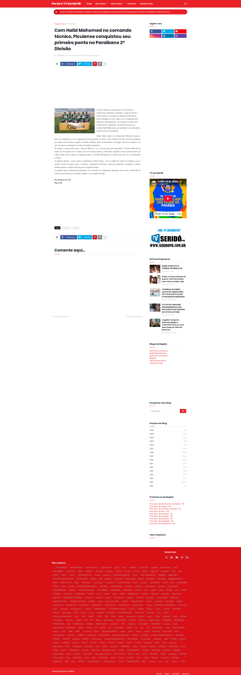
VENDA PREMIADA (132, 661)
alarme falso (70, 571)
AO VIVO (144, 571)
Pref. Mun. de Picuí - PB (159, 511)
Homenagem (58, 620)
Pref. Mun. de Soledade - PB (161, 521)
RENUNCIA (166, 650)
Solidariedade (58, 658)
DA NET (106, 594)
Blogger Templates (82, 668)
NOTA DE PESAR (104, 635)
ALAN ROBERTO (58, 571)
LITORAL (102, 628)
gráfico (149, 616)
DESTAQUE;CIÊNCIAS (60, 601)
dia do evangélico (112, 601)
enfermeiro (64, 609)
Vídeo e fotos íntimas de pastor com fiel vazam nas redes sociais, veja (174, 279)
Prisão (135, 646)
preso (97, 646)
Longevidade (118, 628)
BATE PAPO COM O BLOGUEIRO (63, 579)
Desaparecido (119, 598)
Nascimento (167, 631)
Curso (99, 594)
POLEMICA (65, 643)
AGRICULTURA (165, 568)
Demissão (165, 594)
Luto (141, 628)
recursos (85, 650)
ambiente (109, 571)
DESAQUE (130, 598)
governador (131, 616)
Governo (141, 616)
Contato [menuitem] (131, 4)
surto (87, 658)
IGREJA (98, 620)
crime (146, 590)
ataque (97, 575)
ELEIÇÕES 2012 (58, 605)
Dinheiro (125, 601)
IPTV (123, 624)
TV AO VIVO (165, 658)
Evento (158, 609)
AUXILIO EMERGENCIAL (147, 575)
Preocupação (58, 646)
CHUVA (55, 586)
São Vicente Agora (158, 360)
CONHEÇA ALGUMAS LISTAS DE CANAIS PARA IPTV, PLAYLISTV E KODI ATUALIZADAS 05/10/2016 (173, 293)
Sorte (68, 658)
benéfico (108, 579)
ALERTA (80, 571)
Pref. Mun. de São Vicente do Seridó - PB (167, 504)
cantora (144, 583)
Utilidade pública (109, 661)
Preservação (77, 646)
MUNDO (138, 631)
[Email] (100, 64)
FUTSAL (99, 616)
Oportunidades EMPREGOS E (114, 639)
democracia (176, 594)
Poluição (138, 643)
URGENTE (81, 661)
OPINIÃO (85, 639)
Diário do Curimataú (158, 355)
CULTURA (169, 590)
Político (129, 643)
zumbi (183, 661)
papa (166, 639)
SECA (144, 654)
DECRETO (145, 594)
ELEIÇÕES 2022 (111, 605)
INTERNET (90, 624)
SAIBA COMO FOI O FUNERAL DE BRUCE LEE (172, 267)
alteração (99, 571)
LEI (96, 628)
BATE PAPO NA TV (82, 579)
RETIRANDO (177, 650)
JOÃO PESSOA (156, 624)
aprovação (165, 571)
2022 (168, 445)
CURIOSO (90, 594)
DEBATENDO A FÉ (133, 594)
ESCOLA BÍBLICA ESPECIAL (117, 609)
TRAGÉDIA (155, 658)
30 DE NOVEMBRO (76, 568)
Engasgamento (76, 609)
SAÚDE (137, 654)
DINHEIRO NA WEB (137, 601)
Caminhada (98, 583)
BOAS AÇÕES (130, 579)
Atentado (106, 575)
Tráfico (146, 658)
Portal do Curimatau (159, 351)
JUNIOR (80, 628)
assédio (72, 575)
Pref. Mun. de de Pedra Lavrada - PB (165, 509)
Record (63, 650)
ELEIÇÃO (180, 601)
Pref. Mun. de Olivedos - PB (161, 514)
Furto (83, 616)
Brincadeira (86, 583)
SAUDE (130, 654)
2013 (168, 478)
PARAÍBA (173, 639)
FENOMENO (111, 613)
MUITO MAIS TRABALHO (109, 631)
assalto (63, 575)
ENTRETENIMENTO (100, 609)
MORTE (77, 631)
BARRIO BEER (173, 575)
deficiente (155, 594)
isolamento (132, 624)
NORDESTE (80, 635)
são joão (77, 654)
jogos (175, 624)
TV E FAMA (175, 658)
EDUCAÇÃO (170, 601)
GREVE (158, 616)
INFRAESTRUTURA (58, 624)
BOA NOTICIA (118, 579)
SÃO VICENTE (87, 654)
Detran (100, 601)
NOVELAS (135, 635)
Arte (180, 571)
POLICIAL (93, 643)
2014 (168, 474)
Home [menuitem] (89, 4)
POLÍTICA (111, 643)
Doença (149, 601)
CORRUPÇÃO (127, 590)
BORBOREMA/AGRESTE (175, 579)
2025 (168, 434)
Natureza (71, 635)
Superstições (77, 658)
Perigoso (56, 643)
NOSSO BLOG (91, 635)
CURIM (184, 590)
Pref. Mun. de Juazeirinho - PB (162, 523)
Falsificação (66, 613)
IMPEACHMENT (121, 620)
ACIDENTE (132, 568)
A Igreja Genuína (91, 568)
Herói (175, 616)
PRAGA (157, 643)
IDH (91, 620)
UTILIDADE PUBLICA (93, 661)
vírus (160, 661)
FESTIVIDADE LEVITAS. (125, 613)
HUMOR (78, 620)
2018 (168, 460)
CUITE (161, 590)
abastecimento (106, 568)
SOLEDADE (183, 654)
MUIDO (96, 631)
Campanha (110, 583)
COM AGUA (104, 586)
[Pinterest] (95, 64)
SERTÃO (163, 654)
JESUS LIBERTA (143, 624)
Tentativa (130, 658)
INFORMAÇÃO (179, 620)
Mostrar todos (156, 363)
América (119, 571)
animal (136, 571)
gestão (121, 616)
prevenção (114, 646)
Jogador (167, 624)
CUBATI (153, 590)
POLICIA (84, 643)
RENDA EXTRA (156, 650)
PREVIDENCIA (125, 646)
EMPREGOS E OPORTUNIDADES (165, 605)
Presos (105, 646)
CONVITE (72, 590)
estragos (149, 609)
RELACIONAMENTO (133, 650)
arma (174, 571)
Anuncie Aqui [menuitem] (146, 4)
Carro (172, 583)
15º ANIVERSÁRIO (61, 568)
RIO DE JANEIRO (58, 654)
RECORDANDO (74, 650)
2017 (168, 463)
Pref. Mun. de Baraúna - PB (161, 518)
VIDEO (144, 661)
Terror (139, 658)
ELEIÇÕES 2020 (97, 605)
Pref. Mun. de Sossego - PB (161, 516)
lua (136, 628)
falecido (56, 613)
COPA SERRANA (102, 590)
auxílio (134, 575)
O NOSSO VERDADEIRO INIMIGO (161, 635)
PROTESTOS (162, 646)
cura (176, 590)
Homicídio (69, 620)
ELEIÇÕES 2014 (71, 605)
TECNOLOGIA (103, 658)
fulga (76, 616)
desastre (140, 598)
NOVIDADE (144, 635)
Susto (94, 658)
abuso (117, 568)
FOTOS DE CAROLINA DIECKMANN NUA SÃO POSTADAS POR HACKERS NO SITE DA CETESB (173, 308)
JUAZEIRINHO (70, 628)
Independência (154, 620)
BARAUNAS (162, 575)
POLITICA (102, 643)
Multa (131, 631)
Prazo (165, 643)
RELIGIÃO (145, 650)
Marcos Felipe (67, 671)
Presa (68, 646)
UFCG (73, 661)
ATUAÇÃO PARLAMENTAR (121, 575)
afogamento (143, 568)
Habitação (166, 616)
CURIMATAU (71, 24)
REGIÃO (121, 650)
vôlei (166, 661)
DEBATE (122, 594)
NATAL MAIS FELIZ (59, 635)
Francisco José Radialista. (62, 616)
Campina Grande (123, 583)
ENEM (55, 609)
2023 (168, 441)
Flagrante (150, 613)
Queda (183, 646)
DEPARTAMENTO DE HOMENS (72, 598)
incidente (141, 620)
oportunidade (96, 639)
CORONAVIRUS (115, 590)
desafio (108, 598)
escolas (132, 609)
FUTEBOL (91, 616)
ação (124, 568)
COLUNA (71, 586)
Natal (177, 631)
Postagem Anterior (61, 316)
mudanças (87, 631)
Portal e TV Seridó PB (66, 4)
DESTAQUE (174, 598)
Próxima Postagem (134, 316)
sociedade (173, 654)
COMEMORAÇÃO (116, 586)
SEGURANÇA (153, 654)
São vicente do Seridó (103, 654)
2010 (168, 486)
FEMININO (100, 613)
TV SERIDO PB (57, 661)
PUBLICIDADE (173, 646)
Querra (55, 650)
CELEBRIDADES (182, 583)
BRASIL (55, 583)
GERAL (113, 616)
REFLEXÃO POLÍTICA (109, 650)
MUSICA (147, 631)
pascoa (182, 639)
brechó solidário (66, 583)
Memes (55, 631)
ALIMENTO (89, 571)
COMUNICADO (150, 586)
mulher (122, 631)
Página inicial (59, 24)
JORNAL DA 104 (58, 628)
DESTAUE (92, 601)
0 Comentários (93, 55)
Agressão (154, 568)
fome (159, 613)
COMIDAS (138, 586)
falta (75, 613)
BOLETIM (140, 579)
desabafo (88, 598)
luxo (147, 628)
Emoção (149, 605)
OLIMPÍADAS (179, 635)
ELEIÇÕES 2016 (84, 605)
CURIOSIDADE (79, 594)
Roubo (69, 654)
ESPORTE (76, 228)
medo (168, 628)
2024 (168, 437)
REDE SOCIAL (95, 650)
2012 (168, 482)
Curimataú (68, 594)
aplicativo (154, 571)
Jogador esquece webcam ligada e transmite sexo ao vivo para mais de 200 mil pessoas (173, 325)
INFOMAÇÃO (167, 620)
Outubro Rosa (145, 639)
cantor (135, 583)
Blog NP (153, 358)
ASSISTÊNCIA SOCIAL (85, 575)
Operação (76, 639)
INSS (68, 624)
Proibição (143, 646)
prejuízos (173, 643)
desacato (98, 598)
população (148, 643)
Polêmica (75, 643)
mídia (63, 631)
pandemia (157, 639)
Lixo (109, 628)
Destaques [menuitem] (116, 4)
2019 (168, 456)
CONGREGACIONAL (59, 590)
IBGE (85, 620)
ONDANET (66, 639)
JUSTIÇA (89, 628)
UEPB (66, 661)
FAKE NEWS (176, 609)
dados (114, 594)
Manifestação (158, 628)
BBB (101, 579)
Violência (152, 661)
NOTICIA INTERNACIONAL (120, 635)
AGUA (175, 568)
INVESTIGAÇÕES (101, 624)
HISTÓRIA (183, 616)
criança (138, 590)
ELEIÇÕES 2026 (137, 605)
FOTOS (166, 613)
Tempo (113, 658)
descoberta (150, 598)
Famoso (83, 613)
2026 (168, 430)
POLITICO (120, 643)
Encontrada (182, 605)
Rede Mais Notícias (158, 353)
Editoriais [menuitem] (101, 4)
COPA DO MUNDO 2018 (86, 590)
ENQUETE (88, 609)
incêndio (132, 620)
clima (63, 586)
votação (174, 661)
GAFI (106, 616)
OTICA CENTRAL (132, 639)
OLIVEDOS (56, 639)
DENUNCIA (56, 598)
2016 (168, 467)
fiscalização (139, 613)
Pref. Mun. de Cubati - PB (160, 506)
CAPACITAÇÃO (155, 583)
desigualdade (162, 598)
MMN (70, 631)
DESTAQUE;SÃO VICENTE (78, 601)
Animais (127, 571)
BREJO (77, 583)
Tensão (121, 658)
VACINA (121, 661)
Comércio (128, 586)
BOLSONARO (150, 579)
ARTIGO (55, 575)
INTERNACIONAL (78, 624)
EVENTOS (167, 609)
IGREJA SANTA (108, 620)
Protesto (153, 646)
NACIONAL (156, 631)
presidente (88, 646)
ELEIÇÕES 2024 (124, 605)
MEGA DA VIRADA (179, 628)
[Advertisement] (115, 87)
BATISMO (94, 579)
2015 (168, 471)
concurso (161, 586)
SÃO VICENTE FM (119, 654)
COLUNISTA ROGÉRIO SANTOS (87, 586)
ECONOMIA (159, 601)
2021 (168, 449)
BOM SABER (161, 579)
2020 (168, 452)
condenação (172, 586)
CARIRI (165, 583)
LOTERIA (129, 628)
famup (91, 613)
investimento (114, 624)
